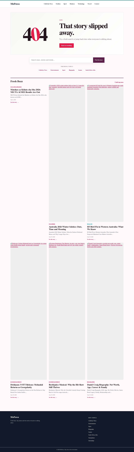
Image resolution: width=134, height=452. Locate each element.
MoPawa (15, 3)
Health (89, 224)
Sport (65, 4)
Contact (97, 4)
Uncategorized (15, 87)
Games (80, 70)
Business (72, 4)
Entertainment (55, 70)
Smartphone (91, 438)
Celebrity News (48, 4)
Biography (72, 70)
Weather (52, 224)
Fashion (58, 4)
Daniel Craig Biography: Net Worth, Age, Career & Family (103, 386)
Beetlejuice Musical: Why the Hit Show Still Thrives (66, 386)
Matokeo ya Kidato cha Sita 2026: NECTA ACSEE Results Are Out (25, 91)
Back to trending (66, 45)
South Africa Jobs (90, 70)
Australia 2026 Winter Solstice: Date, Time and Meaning (65, 228)
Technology (81, 4)
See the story (14, 102)
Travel (89, 4)
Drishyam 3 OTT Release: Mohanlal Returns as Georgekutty (26, 386)
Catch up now (119, 82)
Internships (91, 440)
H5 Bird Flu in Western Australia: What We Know (105, 228)
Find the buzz (99, 60)
